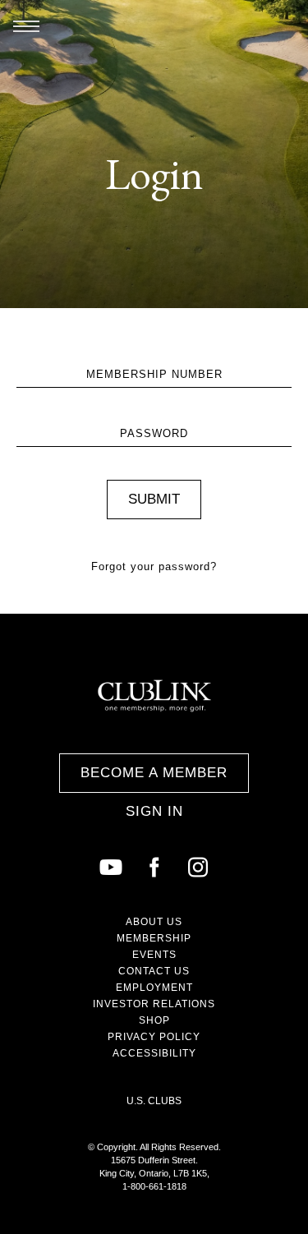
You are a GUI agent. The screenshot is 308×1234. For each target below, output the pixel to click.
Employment (154, 987)
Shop (154, 1020)
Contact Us (154, 971)
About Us (154, 922)
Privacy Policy (154, 1037)
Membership (154, 938)
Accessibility (154, 1053)
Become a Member (154, 772)
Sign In (154, 811)
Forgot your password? (154, 566)
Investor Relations (154, 1004)
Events (154, 954)
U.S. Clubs (154, 1101)
